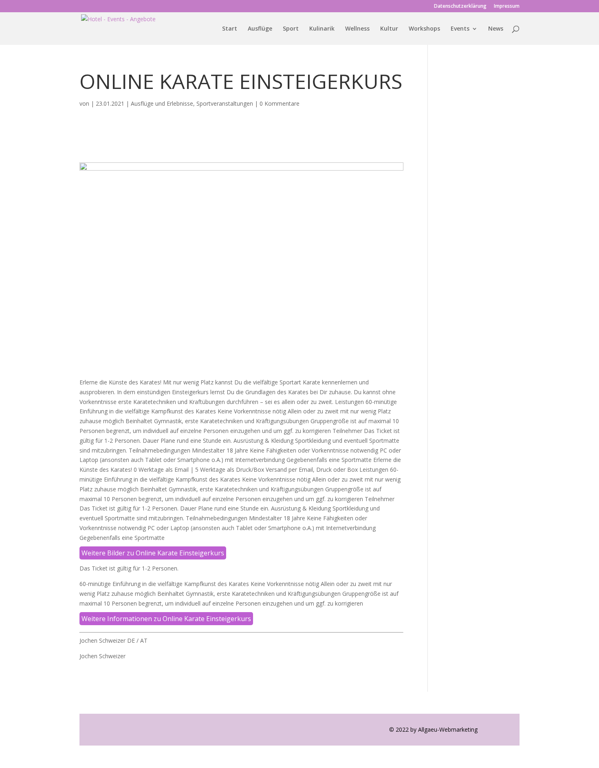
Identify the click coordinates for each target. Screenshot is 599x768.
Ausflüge (260, 29)
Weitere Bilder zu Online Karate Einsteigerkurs (152, 552)
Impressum (507, 6)
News (495, 29)
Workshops (424, 29)
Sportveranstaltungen (224, 103)
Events (460, 29)
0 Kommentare (280, 103)
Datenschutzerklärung (460, 6)
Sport (291, 29)
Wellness (357, 29)
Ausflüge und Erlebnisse (162, 103)
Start (229, 29)
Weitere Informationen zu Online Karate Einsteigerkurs (166, 618)
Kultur (389, 29)
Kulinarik (322, 29)
